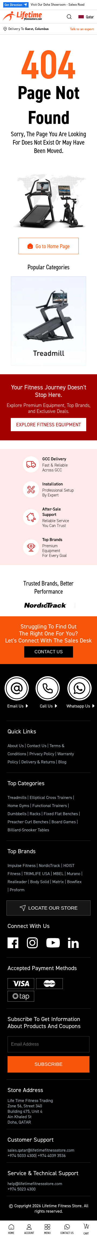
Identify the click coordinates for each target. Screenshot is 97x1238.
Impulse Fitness (22, 865)
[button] (85, 16)
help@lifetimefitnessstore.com (35, 1183)
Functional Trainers (50, 805)
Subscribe (48, 1064)
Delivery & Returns (38, 761)
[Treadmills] (48, 321)
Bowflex (74, 881)
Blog (62, 761)
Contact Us (48, 651)
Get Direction (13, 5)
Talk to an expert (82, 29)
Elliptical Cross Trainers (51, 797)
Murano (74, 873)
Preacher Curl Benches (28, 821)
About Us (16, 745)
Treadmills (17, 797)
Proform (17, 889)
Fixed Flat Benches (61, 813)
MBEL (59, 873)
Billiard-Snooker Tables (28, 829)
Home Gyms (19, 805)
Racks (35, 813)
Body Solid (40, 881)
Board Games (64, 821)
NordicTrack (50, 865)
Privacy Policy (41, 753)
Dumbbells (17, 813)
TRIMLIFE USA (37, 873)
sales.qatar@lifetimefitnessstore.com (41, 1150)
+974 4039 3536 (52, 1155)
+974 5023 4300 (22, 1189)
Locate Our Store (53, 908)
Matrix (58, 881)
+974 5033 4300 (22, 1155)
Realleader (18, 881)
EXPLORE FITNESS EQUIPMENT (48, 424)
